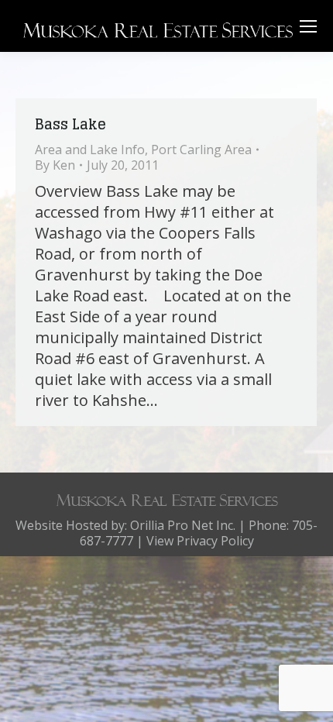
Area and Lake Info (90, 149)
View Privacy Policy (200, 540)
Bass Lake (70, 124)
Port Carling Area (201, 149)
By (55, 165)
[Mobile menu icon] (308, 26)
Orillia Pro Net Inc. (182, 525)
